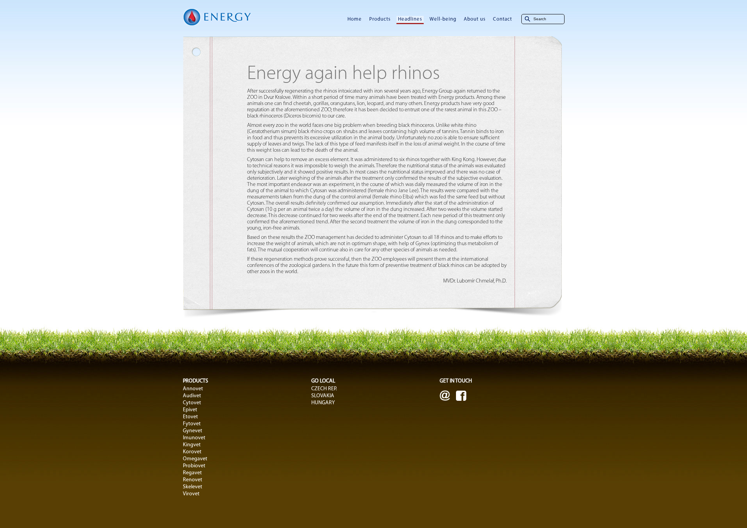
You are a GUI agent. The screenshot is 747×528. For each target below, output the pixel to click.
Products (380, 19)
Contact (502, 19)
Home (354, 19)
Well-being (443, 19)
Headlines (410, 19)
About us (475, 19)
